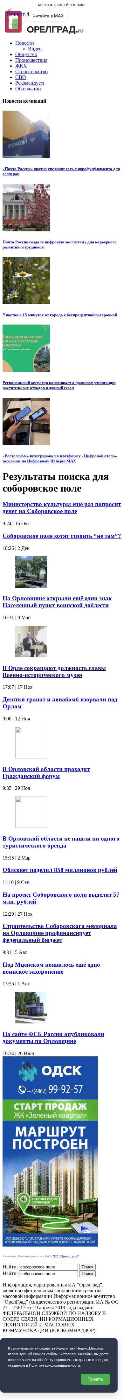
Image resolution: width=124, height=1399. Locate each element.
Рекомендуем (29, 83)
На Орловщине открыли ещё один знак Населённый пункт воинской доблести (57, 602)
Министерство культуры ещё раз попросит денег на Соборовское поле (62, 507)
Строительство (31, 71)
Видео (35, 48)
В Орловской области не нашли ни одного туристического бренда (61, 842)
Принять (95, 1379)
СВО (20, 77)
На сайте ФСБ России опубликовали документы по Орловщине (53, 1037)
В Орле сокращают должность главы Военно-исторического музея (54, 671)
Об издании (28, 88)
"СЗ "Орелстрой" (66, 1256)
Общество (26, 54)
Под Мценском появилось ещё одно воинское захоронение (51, 968)
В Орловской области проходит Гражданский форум (46, 772)
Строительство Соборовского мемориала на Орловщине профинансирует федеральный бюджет (60, 933)
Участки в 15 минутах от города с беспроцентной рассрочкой (60, 315)
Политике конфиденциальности (54, 1365)
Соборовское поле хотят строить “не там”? (62, 535)
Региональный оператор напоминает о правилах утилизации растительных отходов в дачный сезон (59, 385)
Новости (24, 43)
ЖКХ (21, 65)
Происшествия (31, 60)
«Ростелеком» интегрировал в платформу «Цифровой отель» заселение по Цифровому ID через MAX (60, 458)
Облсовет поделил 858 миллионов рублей (60, 870)
